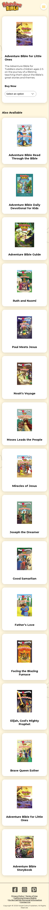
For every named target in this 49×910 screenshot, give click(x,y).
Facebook (15, 890)
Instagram (24, 890)
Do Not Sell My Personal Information (25, 900)
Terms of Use (31, 896)
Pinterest (34, 890)
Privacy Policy (17, 896)
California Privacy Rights (25, 898)
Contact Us (25, 902)
